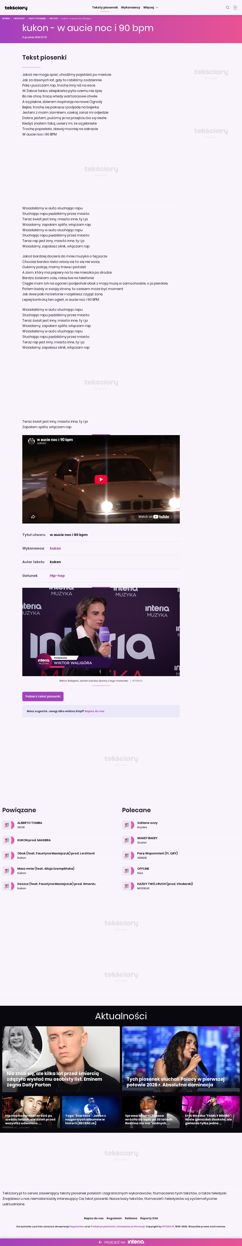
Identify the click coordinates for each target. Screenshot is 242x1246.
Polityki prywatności (103, 1226)
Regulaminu (76, 1226)
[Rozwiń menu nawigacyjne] (235, 7)
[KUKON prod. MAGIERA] (61, 835)
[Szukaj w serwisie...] (227, 7)
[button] (105, 7)
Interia (6, 18)
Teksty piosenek (37, 18)
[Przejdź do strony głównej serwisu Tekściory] (16, 8)
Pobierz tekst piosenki (43, 696)
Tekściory (19, 18)
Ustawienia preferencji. (131, 1226)
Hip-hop (54, 18)
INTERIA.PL (168, 1226)
